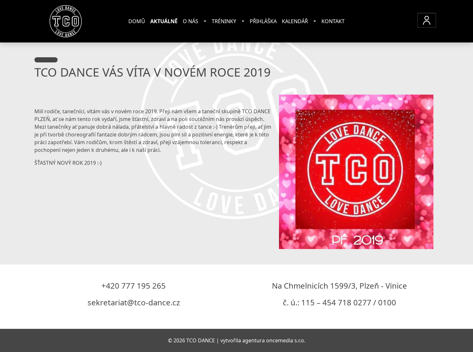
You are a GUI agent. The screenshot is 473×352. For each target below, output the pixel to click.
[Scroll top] (455, 334)
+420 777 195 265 (133, 285)
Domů (136, 21)
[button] (426, 20)
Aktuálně (164, 21)
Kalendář (295, 21)
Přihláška (263, 21)
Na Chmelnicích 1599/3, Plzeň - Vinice (339, 285)
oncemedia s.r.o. (285, 340)
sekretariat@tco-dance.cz (134, 302)
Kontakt (333, 21)
